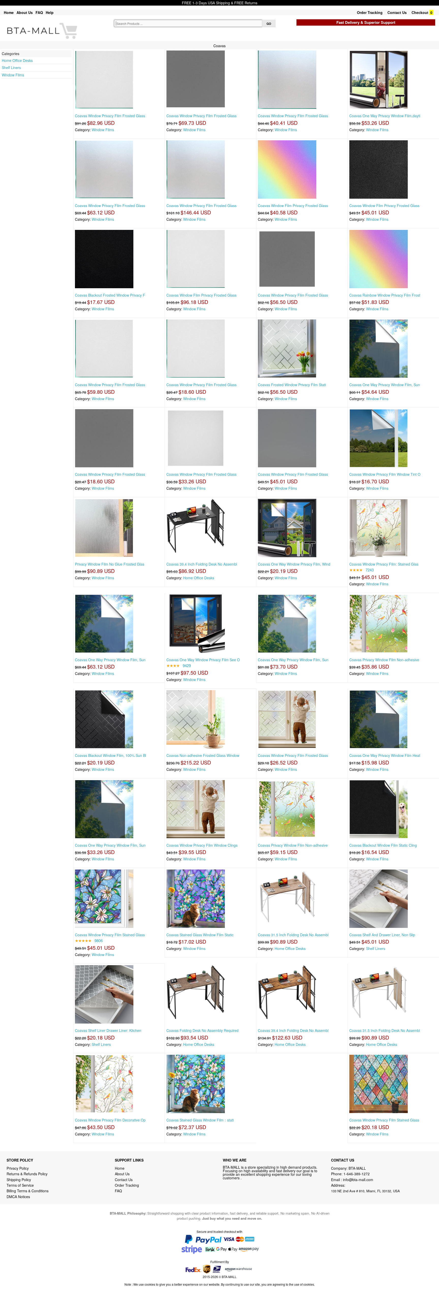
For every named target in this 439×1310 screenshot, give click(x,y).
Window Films (13, 74)
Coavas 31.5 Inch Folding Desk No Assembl (293, 934)
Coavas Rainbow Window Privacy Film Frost (384, 295)
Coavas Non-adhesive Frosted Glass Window (202, 755)
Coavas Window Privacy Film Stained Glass (110, 934)
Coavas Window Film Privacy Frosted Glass (293, 205)
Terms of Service (20, 1185)
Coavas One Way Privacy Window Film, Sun (384, 384)
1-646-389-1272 (356, 1173)
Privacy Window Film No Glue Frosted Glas (109, 564)
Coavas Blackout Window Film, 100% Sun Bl (110, 755)
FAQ (39, 12)
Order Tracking (370, 12)
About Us (25, 12)
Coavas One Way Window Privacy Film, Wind (294, 564)
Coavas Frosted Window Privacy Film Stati (292, 384)
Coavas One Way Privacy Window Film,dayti (384, 115)
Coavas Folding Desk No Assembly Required (202, 1030)
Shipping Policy (19, 1179)
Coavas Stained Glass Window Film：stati (200, 1119)
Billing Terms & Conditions (28, 1190)
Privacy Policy (18, 1168)
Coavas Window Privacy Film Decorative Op (110, 1119)
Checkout (420, 12)
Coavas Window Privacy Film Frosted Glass (110, 115)
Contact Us (397, 12)
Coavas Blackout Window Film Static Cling (383, 845)
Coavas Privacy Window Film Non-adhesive (384, 659)
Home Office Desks (17, 60)
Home (9, 12)
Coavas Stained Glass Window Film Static (199, 934)
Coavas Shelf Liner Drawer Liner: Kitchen (108, 1030)
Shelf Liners (11, 67)
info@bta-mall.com (358, 1179)
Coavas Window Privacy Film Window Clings (202, 845)
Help (50, 12)
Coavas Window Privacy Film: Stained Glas (383, 564)
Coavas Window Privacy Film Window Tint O (384, 474)
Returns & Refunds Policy (27, 1173)
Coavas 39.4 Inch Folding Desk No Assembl (201, 564)
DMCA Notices (18, 1196)
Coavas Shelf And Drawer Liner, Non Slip (382, 934)
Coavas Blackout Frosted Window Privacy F (110, 295)
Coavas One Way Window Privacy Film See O (203, 659)
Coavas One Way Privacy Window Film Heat (384, 755)
